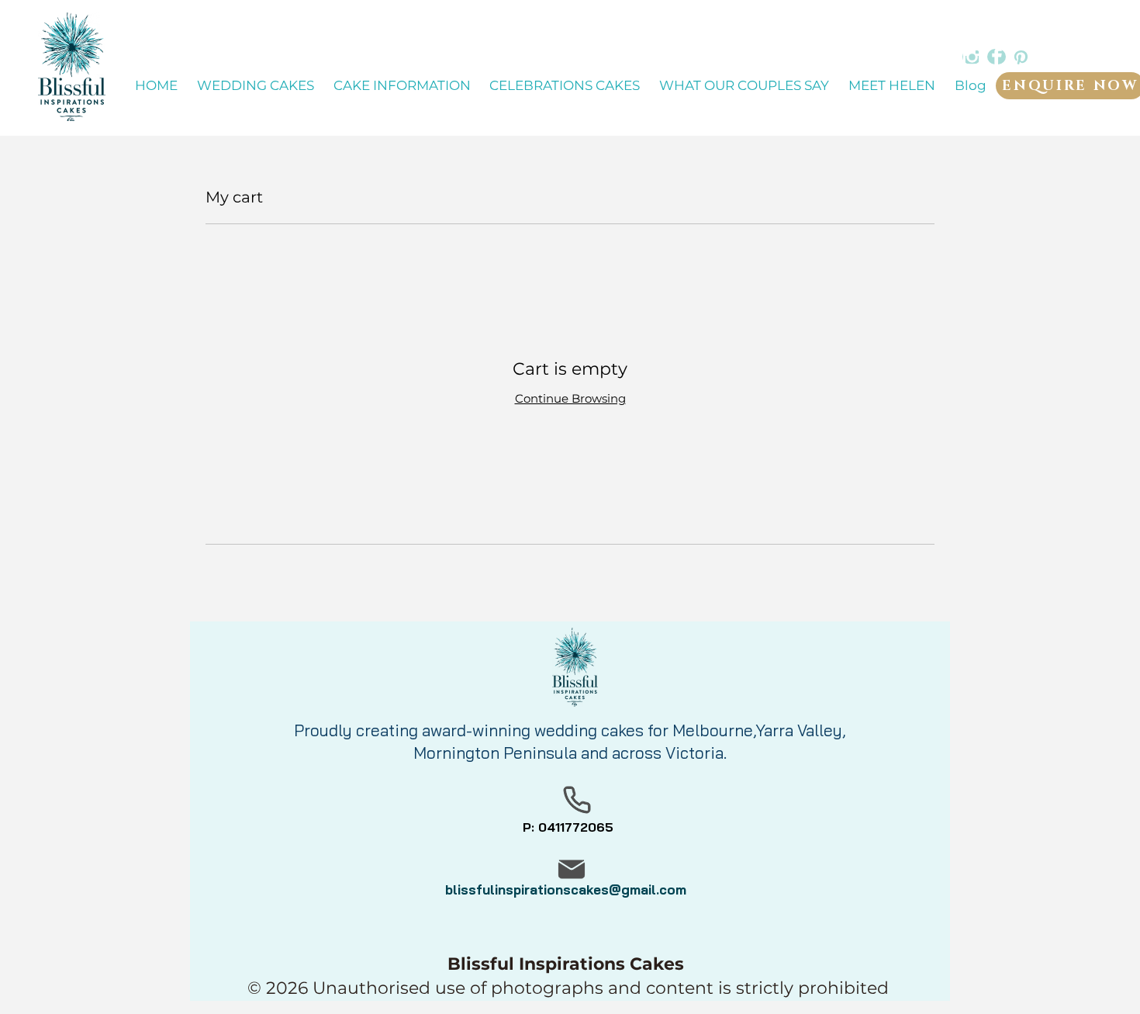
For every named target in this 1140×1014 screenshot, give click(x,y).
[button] (402, 86)
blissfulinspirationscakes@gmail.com (565, 889)
